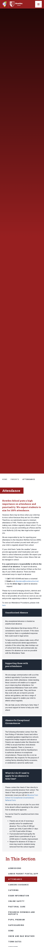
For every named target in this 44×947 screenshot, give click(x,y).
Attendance (29, 479)
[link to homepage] (13, 4)
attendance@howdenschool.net (27, 581)
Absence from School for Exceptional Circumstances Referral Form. (21, 797)
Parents (15, 479)
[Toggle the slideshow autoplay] (40, 424)
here (4, 605)
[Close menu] (38, 4)
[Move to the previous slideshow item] (40, 419)
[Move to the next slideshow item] (40, 413)
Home (4, 479)
